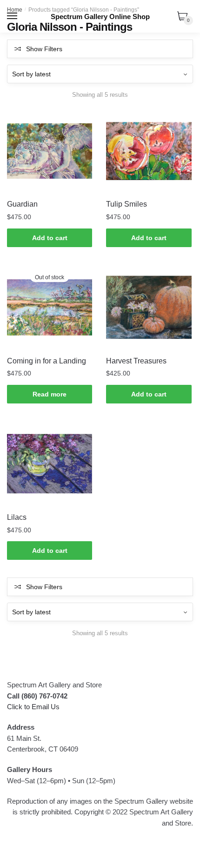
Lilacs (17, 517)
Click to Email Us (33, 707)
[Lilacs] (49, 463)
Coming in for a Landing (46, 361)
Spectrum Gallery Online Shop (100, 16)
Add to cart (49, 238)
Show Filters (44, 49)
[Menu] (12, 16)
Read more (50, 394)
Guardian (22, 204)
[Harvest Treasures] (148, 307)
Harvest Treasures (136, 361)
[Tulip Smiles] (148, 151)
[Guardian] (49, 151)
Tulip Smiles (126, 204)
